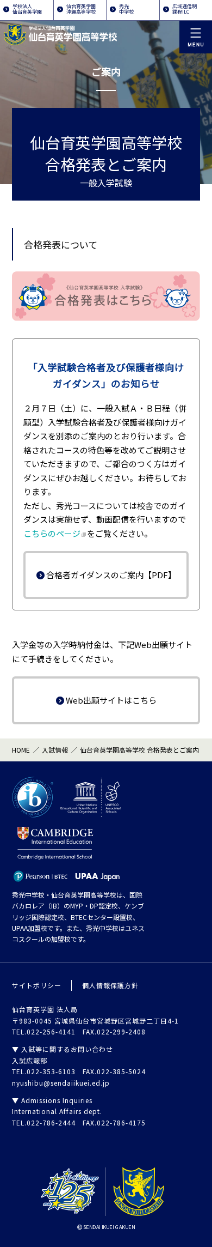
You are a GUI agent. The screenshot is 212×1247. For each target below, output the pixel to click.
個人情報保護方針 (110, 985)
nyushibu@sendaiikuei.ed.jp (61, 1082)
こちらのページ (51, 533)
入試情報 (55, 749)
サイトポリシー (36, 985)
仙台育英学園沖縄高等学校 (81, 9)
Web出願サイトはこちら (111, 700)
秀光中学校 (126, 9)
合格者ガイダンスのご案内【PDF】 (111, 574)
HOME (21, 749)
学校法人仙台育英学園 (27, 9)
